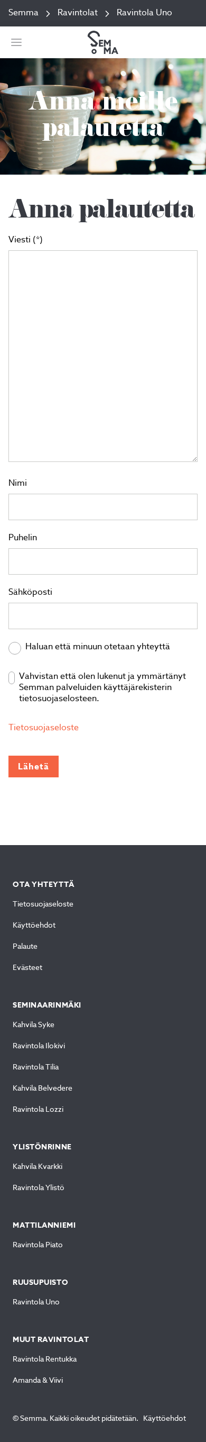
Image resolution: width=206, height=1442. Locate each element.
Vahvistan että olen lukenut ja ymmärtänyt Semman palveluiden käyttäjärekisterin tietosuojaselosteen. (102, 688)
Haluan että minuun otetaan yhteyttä (97, 647)
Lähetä (33, 766)
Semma (23, 13)
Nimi (17, 483)
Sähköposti (30, 592)
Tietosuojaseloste (43, 728)
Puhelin (22, 538)
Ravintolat (78, 13)
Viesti (19, 240)
